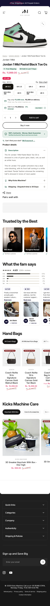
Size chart (43, 82)
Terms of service (30, 591)
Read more (8, 300)
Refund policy (8, 591)
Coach (11, 369)
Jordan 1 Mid (9, 59)
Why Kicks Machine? (17, 180)
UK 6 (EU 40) (30, 93)
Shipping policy (41, 591)
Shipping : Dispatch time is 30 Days (23, 187)
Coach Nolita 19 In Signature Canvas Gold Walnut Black (11, 377)
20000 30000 (14, 56)
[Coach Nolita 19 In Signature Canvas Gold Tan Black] (31, 357)
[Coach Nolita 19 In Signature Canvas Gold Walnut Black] (12, 357)
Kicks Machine (21, 459)
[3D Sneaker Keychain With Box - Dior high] (21, 437)
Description (13, 150)
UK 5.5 (8, 87)
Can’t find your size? (20, 141)
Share (8, 193)
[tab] (10, 341)
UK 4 (31, 87)
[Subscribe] (42, 562)
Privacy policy (18, 591)
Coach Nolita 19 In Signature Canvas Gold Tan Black (31, 377)
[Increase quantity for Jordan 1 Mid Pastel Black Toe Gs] (15, 117)
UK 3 (42, 93)
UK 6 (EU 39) (7, 93)
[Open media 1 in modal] (42, 23)
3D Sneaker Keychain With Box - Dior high (21, 463)
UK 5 (19, 93)
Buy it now (25, 125)
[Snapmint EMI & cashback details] (45, 108)
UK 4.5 (42, 87)
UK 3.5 (19, 87)
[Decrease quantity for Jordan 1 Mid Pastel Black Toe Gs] (5, 117)
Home (5, 56)
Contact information (25, 595)
